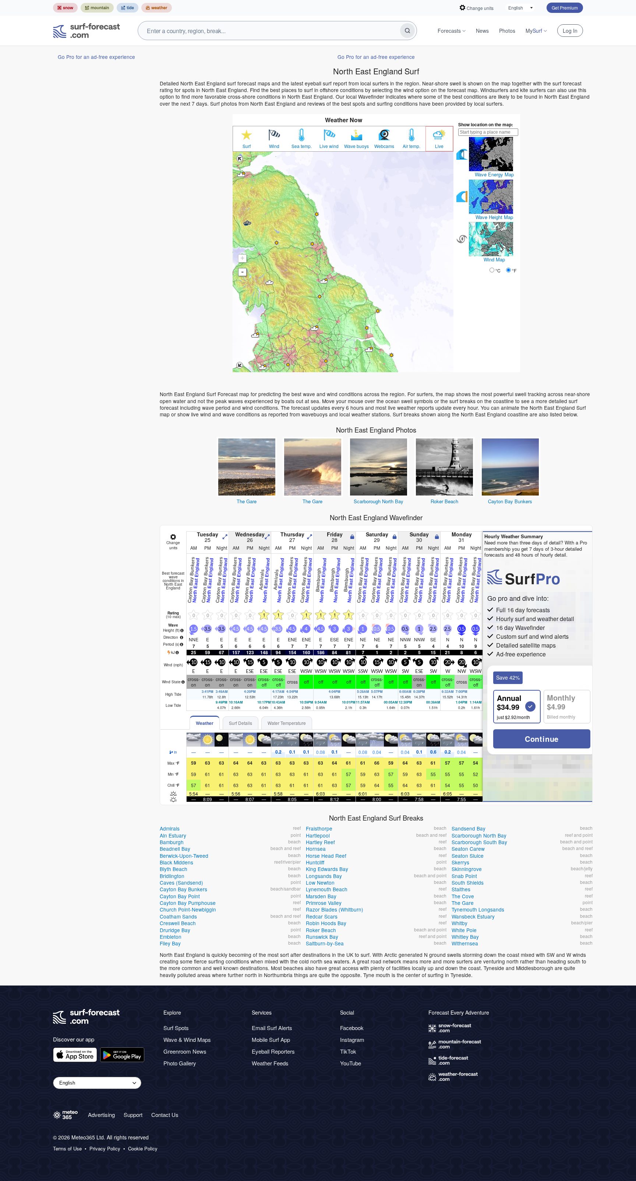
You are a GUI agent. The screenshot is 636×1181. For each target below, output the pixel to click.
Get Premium (565, 7)
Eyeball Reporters (273, 1051)
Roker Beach (444, 501)
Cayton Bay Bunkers (510, 501)
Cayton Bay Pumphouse (188, 902)
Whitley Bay (465, 936)
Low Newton (320, 882)
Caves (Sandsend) (181, 882)
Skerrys (460, 862)
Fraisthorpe (319, 828)
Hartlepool (318, 835)
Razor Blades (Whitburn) (334, 909)
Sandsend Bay (468, 828)
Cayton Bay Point (180, 896)
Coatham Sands (178, 916)
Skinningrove (467, 868)
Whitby (459, 923)
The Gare (247, 501)
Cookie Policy (143, 1148)
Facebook (352, 1028)
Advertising (101, 1114)
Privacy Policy (104, 1148)
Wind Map (494, 259)
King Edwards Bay (327, 868)
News (482, 30)
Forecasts (449, 30)
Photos (507, 30)
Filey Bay (170, 943)
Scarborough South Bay (479, 842)
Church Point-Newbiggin (188, 909)
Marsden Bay (321, 896)
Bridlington (172, 875)
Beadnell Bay (175, 848)
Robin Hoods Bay (326, 923)
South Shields (468, 882)
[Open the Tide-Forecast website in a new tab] (127, 8)
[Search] (407, 30)
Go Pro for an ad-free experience (96, 56)
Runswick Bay (322, 936)
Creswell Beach (178, 923)
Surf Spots (176, 1028)
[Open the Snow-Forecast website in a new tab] (65, 8)
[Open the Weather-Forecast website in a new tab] (156, 8)
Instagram (352, 1039)
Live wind (329, 146)
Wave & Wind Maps (187, 1039)
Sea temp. (302, 146)
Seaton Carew (468, 848)
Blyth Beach (173, 868)
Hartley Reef (320, 842)
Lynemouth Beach (326, 889)
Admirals (170, 828)
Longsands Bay (324, 875)
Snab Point (464, 875)
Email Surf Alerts (272, 1028)
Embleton (170, 936)
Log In (570, 30)
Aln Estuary (173, 835)
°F (514, 270)
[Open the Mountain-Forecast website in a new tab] (97, 8)
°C (498, 270)
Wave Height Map (494, 217)
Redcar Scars (322, 916)
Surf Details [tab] (240, 723)
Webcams (384, 146)
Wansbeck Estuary (473, 916)
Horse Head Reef (326, 855)
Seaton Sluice (468, 855)
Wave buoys (356, 146)
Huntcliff (315, 862)
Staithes (461, 889)
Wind (274, 146)
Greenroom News (184, 1051)
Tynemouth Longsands (478, 909)
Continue (542, 738)
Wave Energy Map (494, 174)
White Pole (464, 930)
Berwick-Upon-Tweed (184, 855)
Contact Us (165, 1114)
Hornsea (316, 848)
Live (439, 146)
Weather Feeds (270, 1063)
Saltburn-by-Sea (325, 943)
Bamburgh (172, 842)
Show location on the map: (485, 124)
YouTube (350, 1063)
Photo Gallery (179, 1063)
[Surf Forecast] (86, 30)
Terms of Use (67, 1148)
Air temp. (411, 146)
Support (133, 1114)
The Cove (463, 896)
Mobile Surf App (271, 1039)
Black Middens (176, 862)
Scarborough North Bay (378, 501)
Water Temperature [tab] (287, 723)
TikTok (348, 1051)
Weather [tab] (204, 723)
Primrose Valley (324, 902)
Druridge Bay (175, 930)
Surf (247, 146)
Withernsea (465, 943)
